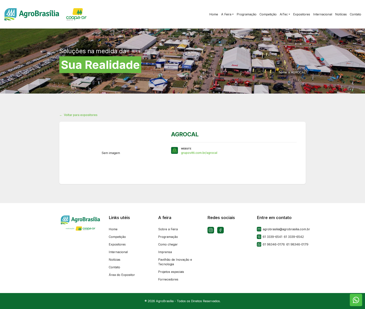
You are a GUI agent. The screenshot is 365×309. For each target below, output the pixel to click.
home (283, 72)
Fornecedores (168, 279)
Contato (114, 267)
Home (113, 229)
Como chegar (168, 244)
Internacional (118, 252)
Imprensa (165, 252)
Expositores (117, 244)
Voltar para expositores (78, 115)
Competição (117, 237)
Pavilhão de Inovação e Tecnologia (175, 262)
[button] (227, 14)
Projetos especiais (171, 272)
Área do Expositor (122, 275)
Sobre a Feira (168, 229)
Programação (168, 237)
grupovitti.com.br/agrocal (199, 153)
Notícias (114, 259)
